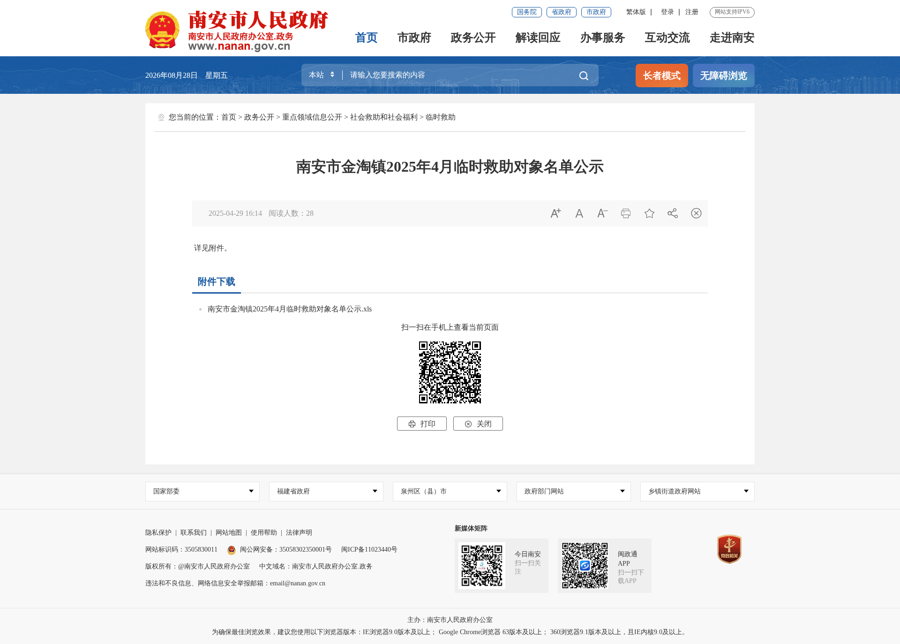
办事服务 (602, 37)
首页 (366, 37)
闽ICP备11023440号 (369, 549)
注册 (691, 11)
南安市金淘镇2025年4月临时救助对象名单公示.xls (290, 309)
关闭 (478, 424)
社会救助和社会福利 (384, 117)
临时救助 (441, 117)
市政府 (596, 11)
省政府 (561, 11)
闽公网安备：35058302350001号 (286, 549)
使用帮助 (264, 532)
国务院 (527, 11)
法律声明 (299, 532)
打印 (421, 424)
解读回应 (538, 37)
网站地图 (229, 532)
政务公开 (473, 37)
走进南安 (732, 37)
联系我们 (193, 532)
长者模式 (662, 75)
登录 (667, 11)
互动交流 (667, 37)
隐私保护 (158, 532)
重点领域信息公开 (312, 117)
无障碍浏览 (723, 75)
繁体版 (636, 11)
